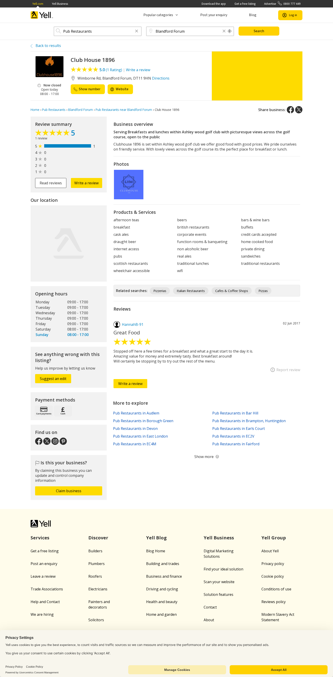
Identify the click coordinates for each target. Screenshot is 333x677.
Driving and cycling (162, 589)
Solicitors (96, 619)
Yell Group (273, 538)
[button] (136, 31)
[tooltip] (230, 31)
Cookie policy (272, 576)
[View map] (69, 243)
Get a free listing (245, 4)
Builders (95, 550)
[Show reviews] (53, 133)
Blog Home (155, 550)
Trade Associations (47, 589)
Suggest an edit (53, 378)
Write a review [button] (86, 182)
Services (40, 538)
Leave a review (43, 576)
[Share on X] (298, 109)
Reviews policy (273, 601)
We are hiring (42, 614)
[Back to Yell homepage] (42, 15)
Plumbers (96, 563)
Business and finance (164, 576)
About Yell (270, 550)
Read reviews (51, 182)
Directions (160, 78)
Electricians (97, 589)
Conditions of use (276, 589)
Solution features (218, 594)
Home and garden (161, 614)
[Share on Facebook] (290, 109)
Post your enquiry (213, 14)
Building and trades (162, 563)
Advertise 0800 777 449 (282, 4)
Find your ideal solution (223, 569)
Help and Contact (45, 601)
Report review (288, 369)
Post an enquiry (44, 563)
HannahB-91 (132, 324)
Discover (98, 538)
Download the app (214, 4)
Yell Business (60, 4)
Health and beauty (161, 601)
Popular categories (158, 14)
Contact (210, 607)
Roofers (95, 576)
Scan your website (219, 581)
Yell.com (37, 4)
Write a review (138, 69)
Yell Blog (156, 538)
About (209, 619)
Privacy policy (272, 563)
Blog (252, 14)
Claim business (68, 490)
